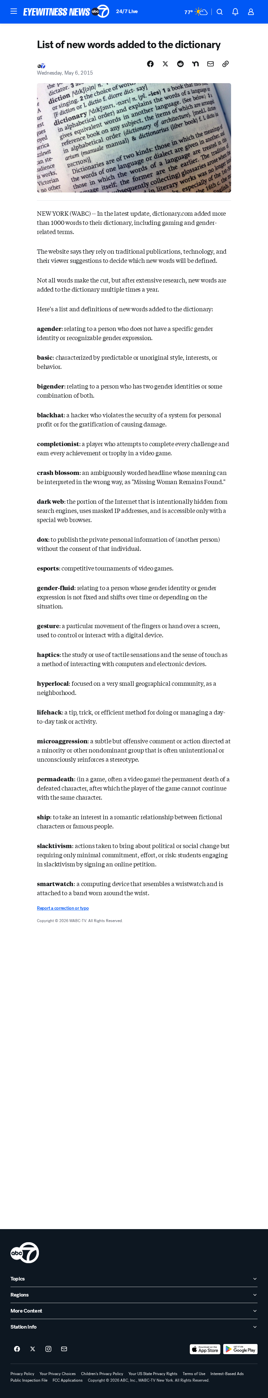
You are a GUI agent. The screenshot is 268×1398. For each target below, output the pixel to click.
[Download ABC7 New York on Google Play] (240, 1349)
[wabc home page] (24, 1252)
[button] (14, 11)
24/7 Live (127, 11)
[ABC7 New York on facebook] (17, 1349)
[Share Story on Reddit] (180, 63)
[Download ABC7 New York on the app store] (205, 1349)
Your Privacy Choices (58, 1374)
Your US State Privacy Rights (152, 1374)
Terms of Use (194, 1374)
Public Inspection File (28, 1380)
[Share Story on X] (165, 63)
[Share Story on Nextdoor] (195, 63)
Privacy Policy (22, 1374)
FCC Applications (68, 1380)
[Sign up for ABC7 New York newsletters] (64, 1349)
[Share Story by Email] (210, 63)
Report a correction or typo (63, 908)
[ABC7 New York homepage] (66, 12)
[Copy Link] (225, 63)
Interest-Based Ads (227, 1374)
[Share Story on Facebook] (150, 63)
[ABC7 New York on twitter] (32, 1349)
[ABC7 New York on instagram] (48, 1349)
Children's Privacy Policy (102, 1374)
